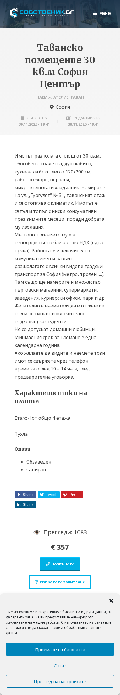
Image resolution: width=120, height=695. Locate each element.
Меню (105, 13)
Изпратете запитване (62, 581)
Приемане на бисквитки (60, 649)
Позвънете (63, 564)
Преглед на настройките (60, 681)
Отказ (60, 665)
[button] (111, 601)
